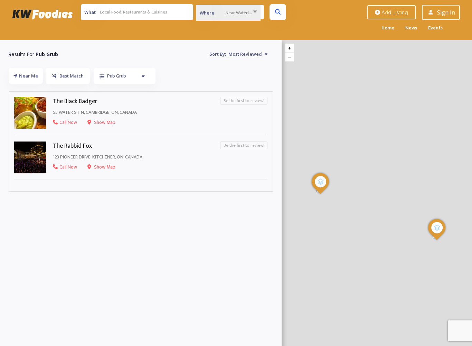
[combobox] (228, 13)
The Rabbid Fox (72, 146)
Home (387, 28)
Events (435, 28)
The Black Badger (75, 101)
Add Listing (394, 12)
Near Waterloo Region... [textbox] (243, 13)
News (411, 28)
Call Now (68, 122)
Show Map (104, 122)
